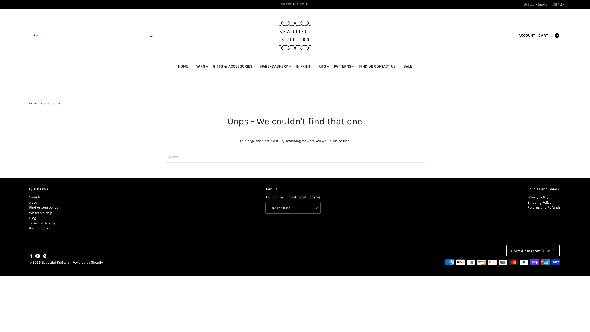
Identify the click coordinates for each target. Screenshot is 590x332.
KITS (322, 66)
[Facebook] (31, 256)
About (34, 202)
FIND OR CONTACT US (377, 66)
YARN (200, 66)
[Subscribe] (315, 208)
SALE (408, 66)
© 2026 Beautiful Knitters (49, 262)
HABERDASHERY (274, 66)
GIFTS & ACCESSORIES (232, 66)
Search (34, 197)
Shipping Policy (539, 202)
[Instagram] (45, 256)
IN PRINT (303, 66)
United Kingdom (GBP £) (544, 4)
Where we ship (40, 213)
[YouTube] (37, 256)
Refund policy (40, 228)
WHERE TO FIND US (295, 4)
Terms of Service (42, 223)
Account (527, 35)
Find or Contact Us (44, 207)
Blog (32, 218)
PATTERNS (342, 66)
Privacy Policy (537, 197)
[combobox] (93, 35)
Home (33, 103)
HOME (183, 66)
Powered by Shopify (87, 262)
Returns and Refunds (544, 207)
